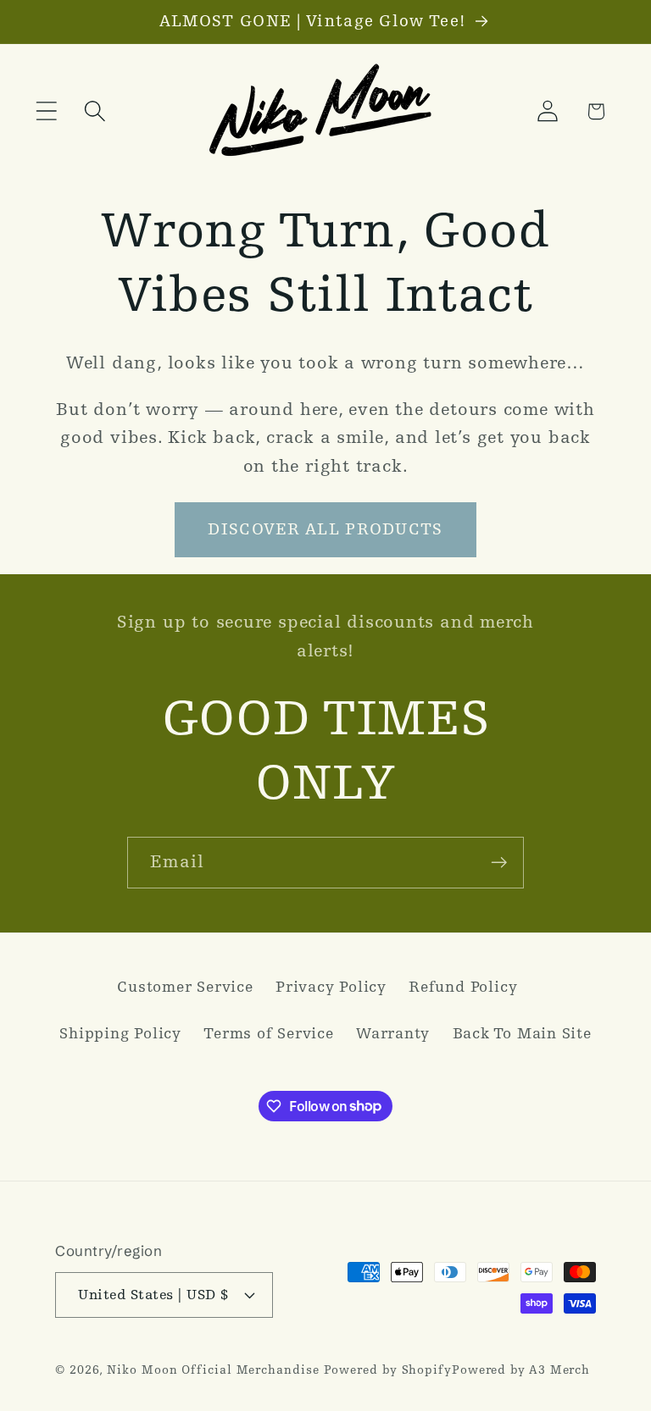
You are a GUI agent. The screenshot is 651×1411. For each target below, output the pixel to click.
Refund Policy (463, 987)
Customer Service (185, 987)
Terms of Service (268, 1034)
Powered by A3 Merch (521, 1370)
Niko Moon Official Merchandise (213, 1370)
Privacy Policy (331, 987)
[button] (46, 111)
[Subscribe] (499, 862)
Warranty (393, 1034)
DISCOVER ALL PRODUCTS (325, 529)
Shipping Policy (120, 1034)
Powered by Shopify (388, 1370)
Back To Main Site (522, 1034)
